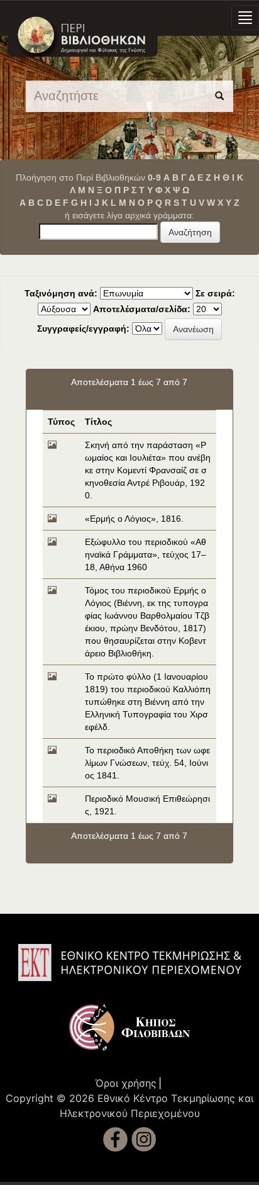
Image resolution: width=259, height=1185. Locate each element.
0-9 (154, 177)
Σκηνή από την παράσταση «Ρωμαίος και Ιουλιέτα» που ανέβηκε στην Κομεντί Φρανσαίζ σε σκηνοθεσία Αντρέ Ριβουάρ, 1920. (148, 470)
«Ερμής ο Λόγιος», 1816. (134, 519)
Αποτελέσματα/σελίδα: (141, 309)
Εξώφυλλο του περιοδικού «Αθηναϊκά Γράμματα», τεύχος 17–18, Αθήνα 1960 (145, 554)
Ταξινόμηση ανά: (61, 293)
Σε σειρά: (215, 293)
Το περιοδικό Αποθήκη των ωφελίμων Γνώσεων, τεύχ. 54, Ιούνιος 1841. (147, 762)
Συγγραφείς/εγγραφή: (83, 328)
